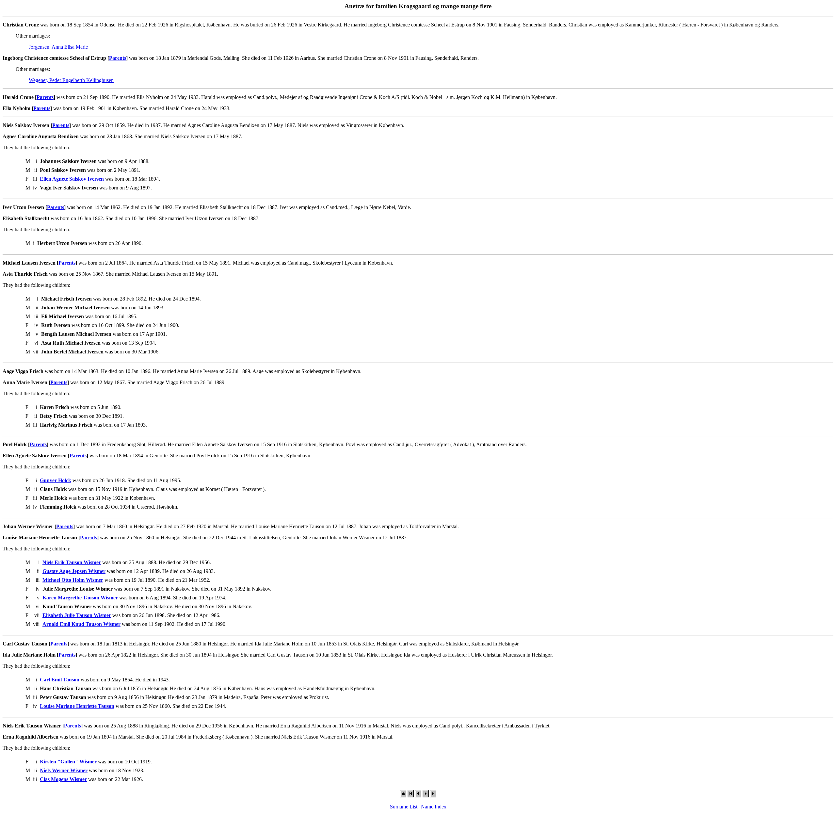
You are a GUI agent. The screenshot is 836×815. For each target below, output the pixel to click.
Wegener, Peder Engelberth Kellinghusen (71, 80)
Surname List (403, 806)
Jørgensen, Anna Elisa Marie (58, 47)
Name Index (433, 806)
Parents (117, 58)
